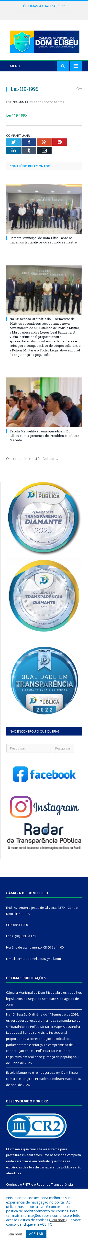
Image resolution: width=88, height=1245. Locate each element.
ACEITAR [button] (36, 1233)
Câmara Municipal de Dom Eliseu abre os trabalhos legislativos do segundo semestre (43, 240)
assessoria (58, 1155)
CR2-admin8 (20, 102)
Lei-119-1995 (16, 115)
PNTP (27, 1184)
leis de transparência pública (50, 1167)
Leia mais (58, 1220)
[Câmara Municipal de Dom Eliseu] (44, 40)
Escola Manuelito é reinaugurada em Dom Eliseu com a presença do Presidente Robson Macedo (44, 435)
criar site (36, 1149)
